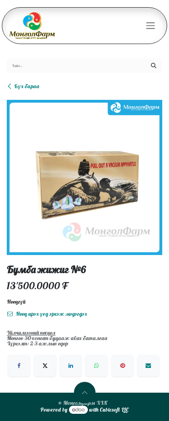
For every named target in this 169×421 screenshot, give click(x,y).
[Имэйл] (148, 365)
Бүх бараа (26, 86)
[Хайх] (153, 65)
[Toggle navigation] (151, 26)
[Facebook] (19, 365)
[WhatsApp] (96, 365)
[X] (45, 365)
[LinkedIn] (71, 365)
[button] (85, 392)
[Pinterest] (122, 365)
